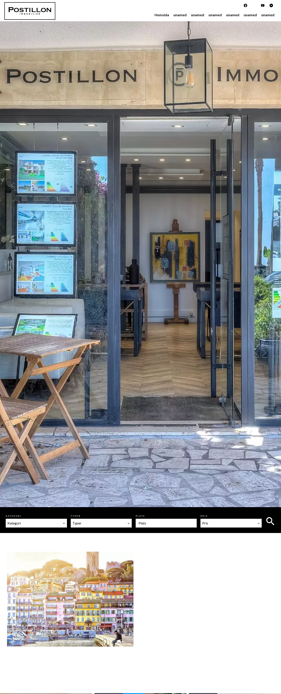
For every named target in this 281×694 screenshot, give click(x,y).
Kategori (14, 516)
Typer (76, 516)
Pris (204, 516)
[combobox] (36, 523)
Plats (140, 516)
